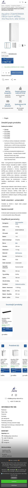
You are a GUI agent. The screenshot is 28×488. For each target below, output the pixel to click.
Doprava (3, 414)
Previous (3, 345)
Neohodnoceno (13, 53)
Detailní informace (6, 75)
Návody (6, 129)
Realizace (3, 410)
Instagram (16, 395)
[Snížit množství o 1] (3, 73)
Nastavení (14, 477)
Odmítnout (14, 485)
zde (16, 475)
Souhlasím (14, 481)
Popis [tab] (6, 118)
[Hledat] (20, 2)
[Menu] (25, 2)
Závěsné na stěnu (20, 284)
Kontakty (3, 416)
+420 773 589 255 (15, 401)
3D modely (7, 131)
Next (25, 345)
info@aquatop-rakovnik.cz (15, 398)
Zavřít (23, 83)
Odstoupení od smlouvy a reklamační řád (12, 425)
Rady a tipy (4, 412)
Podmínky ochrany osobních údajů (10, 423)
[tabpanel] (6, 322)
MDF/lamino (18, 253)
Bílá (16, 243)
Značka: (5, 55)
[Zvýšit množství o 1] (9, 73)
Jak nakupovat (5, 418)
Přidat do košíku (17, 72)
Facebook (12, 395)
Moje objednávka (6, 427)
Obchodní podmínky (6, 420)
